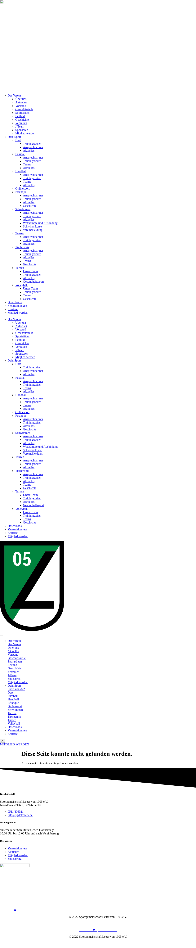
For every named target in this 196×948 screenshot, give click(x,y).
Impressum (172, 923)
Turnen (19, 267)
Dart (18, 140)
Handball (20, 171)
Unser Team (30, 271)
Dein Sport (14, 136)
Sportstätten (22, 112)
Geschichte (22, 119)
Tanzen (19, 233)
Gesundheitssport (33, 281)
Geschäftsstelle (24, 109)
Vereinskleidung (32, 229)
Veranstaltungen (17, 305)
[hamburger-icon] (1, 635)
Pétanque (20, 192)
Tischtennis (22, 247)
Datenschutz (188, 923)
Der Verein (14, 95)
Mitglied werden (25, 133)
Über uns (20, 99)
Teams (27, 164)
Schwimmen (22, 209)
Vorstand (20, 105)
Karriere (13, 309)
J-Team (19, 126)
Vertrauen (21, 123)
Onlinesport (22, 188)
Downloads (15, 302)
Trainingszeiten (32, 143)
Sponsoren (21, 130)
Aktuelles (21, 102)
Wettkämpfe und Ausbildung (40, 223)
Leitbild (20, 116)
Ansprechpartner (33, 147)
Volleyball (21, 285)
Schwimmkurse (32, 226)
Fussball (20, 154)
